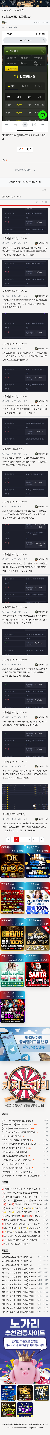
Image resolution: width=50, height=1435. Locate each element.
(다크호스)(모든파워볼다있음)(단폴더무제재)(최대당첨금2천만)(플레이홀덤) (23, 1193)
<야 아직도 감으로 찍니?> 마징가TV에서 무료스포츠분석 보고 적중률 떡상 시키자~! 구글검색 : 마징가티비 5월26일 (19, 1257)
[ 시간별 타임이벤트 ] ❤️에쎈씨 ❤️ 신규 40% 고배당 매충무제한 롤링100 (23, 1216)
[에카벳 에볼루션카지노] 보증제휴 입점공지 (19, 1144)
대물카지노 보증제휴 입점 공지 (14, 1156)
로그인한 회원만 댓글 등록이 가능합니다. (25, 182)
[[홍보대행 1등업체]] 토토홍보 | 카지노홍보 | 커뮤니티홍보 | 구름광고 (23, 1197)
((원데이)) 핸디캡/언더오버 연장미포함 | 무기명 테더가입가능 (23, 1240)
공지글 (5, 1114)
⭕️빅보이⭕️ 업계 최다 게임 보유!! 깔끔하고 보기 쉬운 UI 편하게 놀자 (23, 1204)
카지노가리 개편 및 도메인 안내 (14, 1148)
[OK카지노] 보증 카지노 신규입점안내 (17, 1120)
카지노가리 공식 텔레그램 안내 (14, 1152)
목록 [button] (46, 190)
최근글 (5, 1182)
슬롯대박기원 (43, 243)
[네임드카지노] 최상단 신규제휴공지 (16, 1160)
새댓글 (5, 1250)
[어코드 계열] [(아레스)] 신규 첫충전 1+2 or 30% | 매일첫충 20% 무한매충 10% (23, 1200)
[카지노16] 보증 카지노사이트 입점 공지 (18, 1132)
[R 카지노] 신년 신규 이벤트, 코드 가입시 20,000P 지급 (23, 1224)
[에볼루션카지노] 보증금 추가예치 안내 (17, 1124)
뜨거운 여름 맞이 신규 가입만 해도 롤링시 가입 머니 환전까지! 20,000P (23, 1236)
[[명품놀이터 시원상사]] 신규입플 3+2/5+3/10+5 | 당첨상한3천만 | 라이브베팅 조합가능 (23, 1189)
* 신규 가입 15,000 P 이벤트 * (16, 1244)
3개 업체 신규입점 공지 (11, 1136)
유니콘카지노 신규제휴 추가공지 (15, 1164)
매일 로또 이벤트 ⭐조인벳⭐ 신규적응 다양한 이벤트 (23, 1228)
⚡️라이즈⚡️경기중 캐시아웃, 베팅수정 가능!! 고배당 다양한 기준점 (23, 1232)
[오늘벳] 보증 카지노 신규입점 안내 (16, 1128)
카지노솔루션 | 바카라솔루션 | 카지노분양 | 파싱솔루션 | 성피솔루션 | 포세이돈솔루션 (23, 1220)
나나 (6, 22)
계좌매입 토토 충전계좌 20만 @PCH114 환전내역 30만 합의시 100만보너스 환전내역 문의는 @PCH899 (19, 1269)
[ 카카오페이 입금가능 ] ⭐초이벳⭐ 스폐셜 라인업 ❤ (23, 1208)
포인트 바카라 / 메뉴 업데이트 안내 (16, 1140)
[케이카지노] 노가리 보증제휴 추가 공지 (18, 1172)
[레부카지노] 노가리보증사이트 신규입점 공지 (20, 1175)
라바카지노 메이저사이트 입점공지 (16, 1168)
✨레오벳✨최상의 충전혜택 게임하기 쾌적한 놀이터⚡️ (23, 1212)
